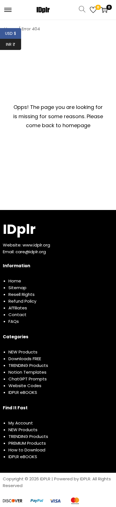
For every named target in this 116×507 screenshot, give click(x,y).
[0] (93, 9)
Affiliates (17, 308)
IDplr (19, 229)
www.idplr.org (36, 245)
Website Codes (24, 386)
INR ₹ (13, 44)
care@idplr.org (30, 252)
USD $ (13, 33)
